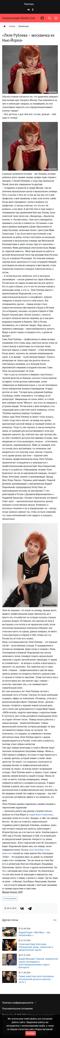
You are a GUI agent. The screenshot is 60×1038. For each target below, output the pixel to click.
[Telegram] (29, 908)
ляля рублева (10, 898)
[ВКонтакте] (22, 908)
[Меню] (56, 18)
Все (55, 920)
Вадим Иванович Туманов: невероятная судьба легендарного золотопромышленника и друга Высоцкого (38, 963)
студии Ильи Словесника (41, 814)
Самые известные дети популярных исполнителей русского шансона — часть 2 (36, 979)
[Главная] (4, 26)
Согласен (31, 1033)
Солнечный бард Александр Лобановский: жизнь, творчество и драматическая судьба (36, 947)
